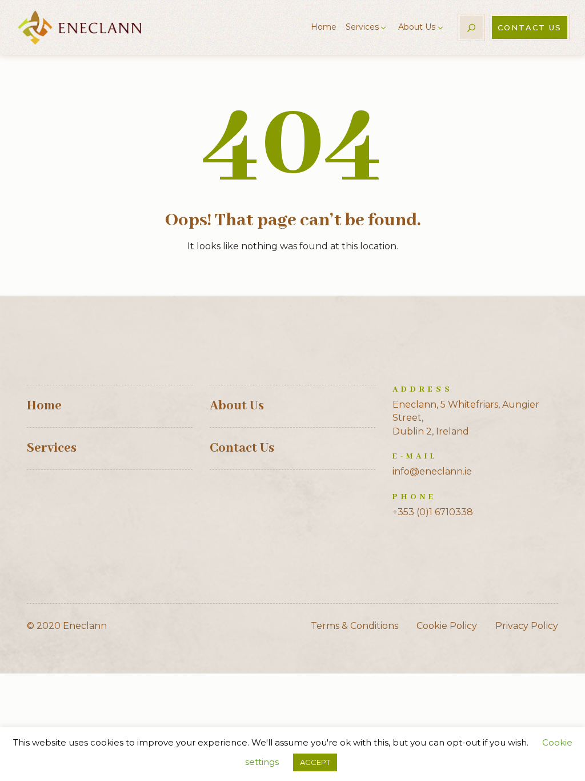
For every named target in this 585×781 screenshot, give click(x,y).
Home (323, 27)
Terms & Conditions (354, 625)
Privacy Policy (526, 625)
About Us (416, 27)
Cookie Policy (446, 625)
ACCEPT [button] (315, 762)
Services (362, 27)
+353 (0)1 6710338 (432, 512)
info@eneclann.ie (432, 471)
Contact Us (530, 27)
